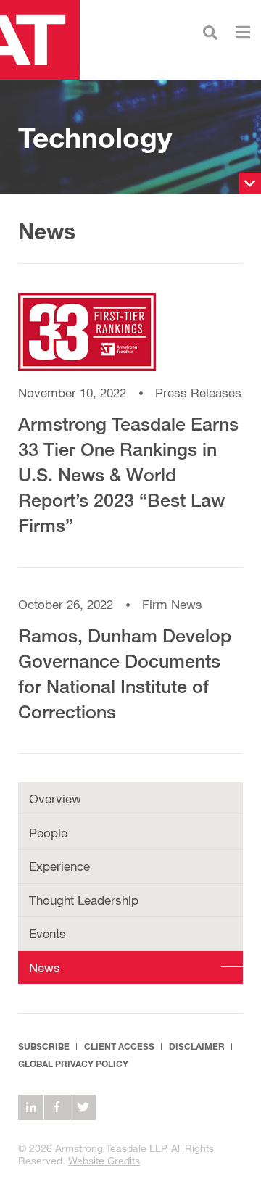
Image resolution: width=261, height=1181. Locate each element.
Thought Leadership (83, 900)
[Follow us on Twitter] (83, 1107)
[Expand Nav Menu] (243, 31)
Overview (55, 798)
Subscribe (44, 1046)
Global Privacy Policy (73, 1063)
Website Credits (104, 1160)
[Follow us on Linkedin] (31, 1107)
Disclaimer (197, 1046)
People (48, 832)
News (44, 967)
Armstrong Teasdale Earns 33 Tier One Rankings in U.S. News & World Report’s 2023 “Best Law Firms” (128, 474)
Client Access (119, 1046)
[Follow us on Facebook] (57, 1107)
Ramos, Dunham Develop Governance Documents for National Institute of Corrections (124, 673)
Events (47, 933)
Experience (59, 866)
